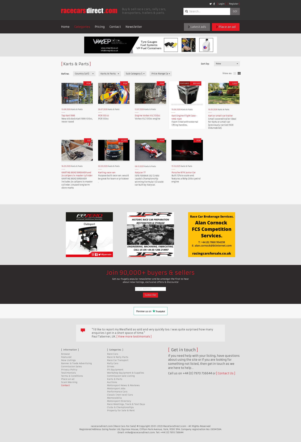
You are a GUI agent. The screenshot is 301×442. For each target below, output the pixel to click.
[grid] (239, 73)
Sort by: (205, 63)
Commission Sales (71, 366)
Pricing (100, 27)
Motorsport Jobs (116, 388)
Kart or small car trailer (220, 115)
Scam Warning (69, 382)
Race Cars (112, 354)
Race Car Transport (117, 360)
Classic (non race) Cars (120, 394)
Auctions (112, 382)
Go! (235, 11)
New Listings (68, 360)
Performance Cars (117, 391)
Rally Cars (112, 363)
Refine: (65, 73)
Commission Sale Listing (121, 376)
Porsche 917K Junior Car (184, 172)
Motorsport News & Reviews (123, 385)
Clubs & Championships (120, 407)
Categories (82, 27)
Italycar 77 (140, 172)
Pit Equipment (115, 369)
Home (65, 27)
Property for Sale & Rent (121, 410)
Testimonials (68, 372)
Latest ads (198, 27)
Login (221, 3)
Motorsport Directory (119, 401)
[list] (234, 73)
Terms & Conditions (72, 376)
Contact (115, 27)
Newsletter (134, 27)
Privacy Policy (69, 369)
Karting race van (106, 172)
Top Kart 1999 (68, 115)
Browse (65, 354)
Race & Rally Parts (117, 357)
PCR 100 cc (103, 115)
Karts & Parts (114, 379)
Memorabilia (114, 397)
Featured (66, 357)
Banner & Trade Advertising (76, 363)
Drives (110, 366)
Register (233, 3)
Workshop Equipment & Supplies (125, 372)
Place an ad (227, 27)
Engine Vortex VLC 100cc (147, 115)
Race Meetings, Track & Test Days (126, 404)
